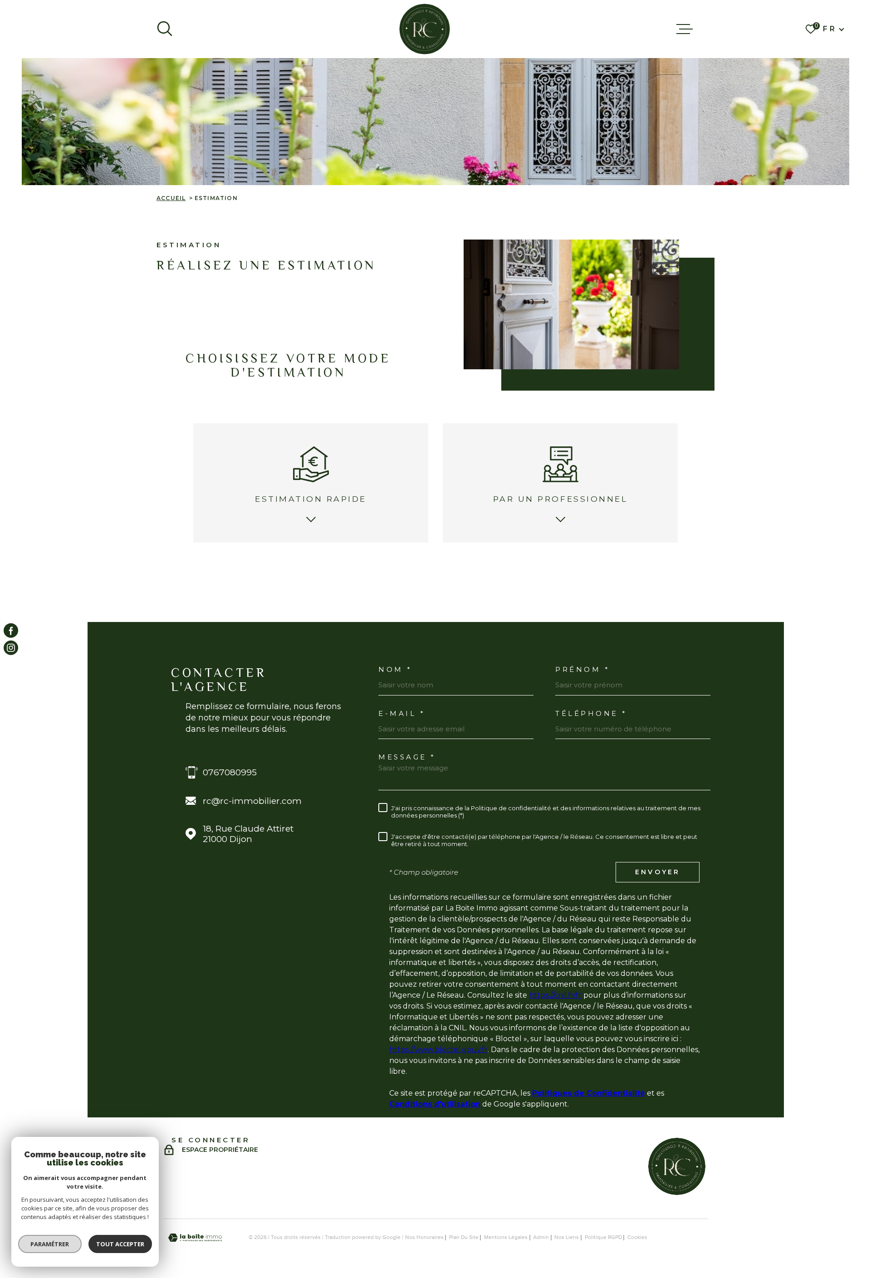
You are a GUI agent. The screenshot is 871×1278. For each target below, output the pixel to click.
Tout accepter (120, 1244)
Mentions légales (506, 1237)
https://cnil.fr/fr (555, 995)
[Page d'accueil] (424, 29)
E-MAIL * (401, 713)
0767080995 (230, 772)
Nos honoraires (424, 1237)
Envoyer (657, 872)
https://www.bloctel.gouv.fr (438, 1049)
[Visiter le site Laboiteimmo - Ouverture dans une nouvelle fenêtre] (195, 1238)
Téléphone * (591, 713)
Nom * (395, 669)
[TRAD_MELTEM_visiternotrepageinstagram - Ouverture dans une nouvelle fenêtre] (11, 648)
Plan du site (464, 1237)
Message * (407, 757)
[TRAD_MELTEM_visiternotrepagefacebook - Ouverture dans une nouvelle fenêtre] (11, 630)
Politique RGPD (603, 1237)
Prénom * (582, 669)
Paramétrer (50, 1244)
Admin (541, 1237)
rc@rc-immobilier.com (252, 801)
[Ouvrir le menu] (684, 29)
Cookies (637, 1237)
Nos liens (566, 1237)
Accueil (171, 198)
